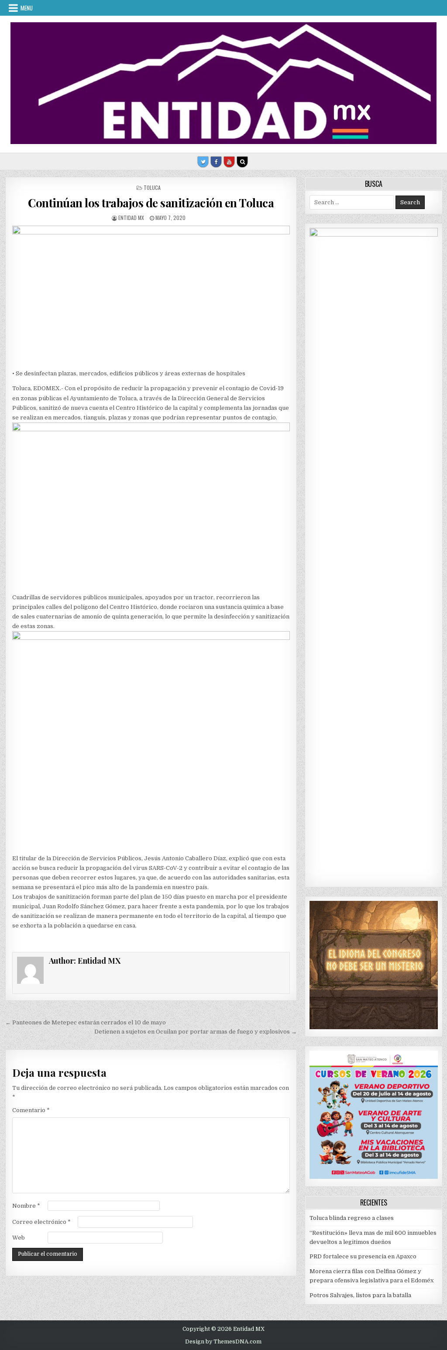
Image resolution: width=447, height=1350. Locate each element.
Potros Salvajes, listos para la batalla (360, 1295)
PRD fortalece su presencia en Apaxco (362, 1256)
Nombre (26, 1205)
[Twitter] (203, 162)
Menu (27, 7)
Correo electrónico (41, 1222)
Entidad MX (131, 217)
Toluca (152, 187)
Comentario (31, 1110)
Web (18, 1237)
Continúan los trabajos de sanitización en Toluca (151, 202)
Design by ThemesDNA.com (223, 1342)
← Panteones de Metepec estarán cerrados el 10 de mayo (85, 1022)
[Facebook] (216, 162)
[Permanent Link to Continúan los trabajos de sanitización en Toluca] (151, 295)
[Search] (242, 162)
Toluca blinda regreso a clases (351, 1218)
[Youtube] (229, 162)
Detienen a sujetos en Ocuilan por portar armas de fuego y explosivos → (195, 1031)
